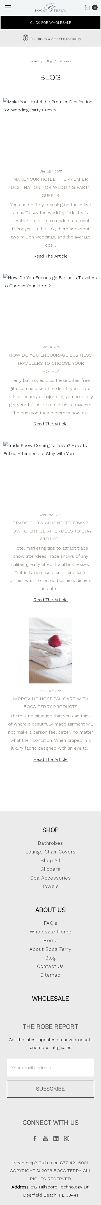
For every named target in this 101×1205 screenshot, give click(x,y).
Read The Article (50, 256)
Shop (50, 830)
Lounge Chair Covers (51, 852)
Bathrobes (50, 843)
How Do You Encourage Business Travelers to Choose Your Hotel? (50, 363)
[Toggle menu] (7, 7)
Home (50, 940)
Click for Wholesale (50, 22)
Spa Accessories (50, 878)
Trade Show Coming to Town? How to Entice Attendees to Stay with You (50, 531)
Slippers (51, 869)
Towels (50, 886)
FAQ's (51, 923)
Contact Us (50, 966)
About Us (50, 909)
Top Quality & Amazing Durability (55, 39)
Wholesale (50, 998)
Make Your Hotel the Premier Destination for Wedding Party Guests (50, 187)
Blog (50, 958)
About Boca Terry (50, 949)
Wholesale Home (51, 932)
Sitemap (50, 975)
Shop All (51, 860)
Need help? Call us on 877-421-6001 (50, 1162)
